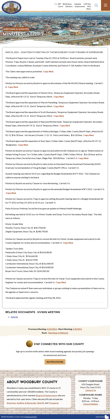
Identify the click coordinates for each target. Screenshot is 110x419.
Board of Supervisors (46, 395)
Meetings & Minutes (16, 29)
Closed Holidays (90, 404)
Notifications (55, 362)
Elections (69, 6)
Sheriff (40, 403)
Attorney (11, 403)
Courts (60, 6)
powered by (100, 417)
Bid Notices (67, 4)
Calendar (77, 4)
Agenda (14, 317)
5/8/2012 (77, 329)
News (89, 9)
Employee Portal (31, 417)
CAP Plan (87, 4)
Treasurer (54, 403)
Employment (80, 6)
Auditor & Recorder (26, 403)
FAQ (89, 6)
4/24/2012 (52, 329)
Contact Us (90, 390)
